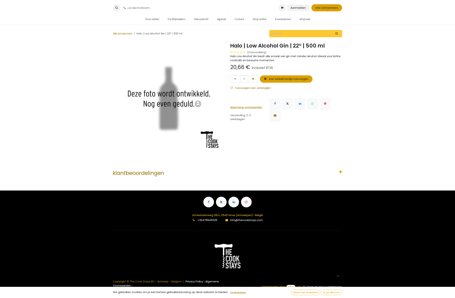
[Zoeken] (336, 33)
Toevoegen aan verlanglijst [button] (253, 88)
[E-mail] (275, 115)
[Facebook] (275, 103)
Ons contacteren (326, 8)
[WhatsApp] (312, 103)
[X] (287, 103)
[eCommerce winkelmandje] (282, 8)
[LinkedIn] (300, 103)
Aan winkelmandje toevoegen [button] (288, 79)
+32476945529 (207, 220)
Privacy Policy (195, 281)
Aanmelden (298, 8)
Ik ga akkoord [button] (331, 292)
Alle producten (122, 33)
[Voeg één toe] (253, 79)
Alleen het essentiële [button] (305, 292)
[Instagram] (246, 202)
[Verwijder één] (235, 79)
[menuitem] (152, 19)
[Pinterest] (325, 103)
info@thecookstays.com (246, 220)
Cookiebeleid (238, 292)
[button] (116, 8)
